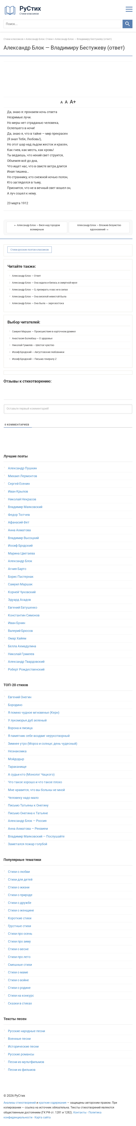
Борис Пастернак (20, 576)
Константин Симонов (23, 615)
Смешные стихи (20, 964)
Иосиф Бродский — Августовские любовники (38, 352)
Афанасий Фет (18, 522)
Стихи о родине (19, 988)
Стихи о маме (18, 972)
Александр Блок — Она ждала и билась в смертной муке (44, 282)
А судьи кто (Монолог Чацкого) (31, 774)
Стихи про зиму (19, 941)
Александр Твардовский (26, 661)
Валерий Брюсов (20, 631)
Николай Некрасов (22, 499)
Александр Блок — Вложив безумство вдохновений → (99, 227)
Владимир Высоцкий (23, 538)
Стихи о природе (20, 895)
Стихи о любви (19, 872)
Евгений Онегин (19, 697)
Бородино (15, 705)
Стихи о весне (18, 949)
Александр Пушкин (22, 468)
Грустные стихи (19, 926)
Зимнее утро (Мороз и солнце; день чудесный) (42, 743)
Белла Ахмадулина (22, 646)
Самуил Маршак (20, 584)
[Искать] (127, 24)
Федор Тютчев (19, 515)
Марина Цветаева (21, 553)
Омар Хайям (17, 638)
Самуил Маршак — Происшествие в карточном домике (44, 331)
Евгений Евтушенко (22, 607)
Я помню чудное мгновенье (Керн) (33, 712)
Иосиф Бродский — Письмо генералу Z (34, 359)
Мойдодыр (16, 759)
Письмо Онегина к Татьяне (28, 813)
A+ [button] (73, 102)
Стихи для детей (20, 879)
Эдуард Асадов (19, 600)
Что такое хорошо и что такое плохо (35, 782)
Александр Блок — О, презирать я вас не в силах (40, 289)
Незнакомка (17, 751)
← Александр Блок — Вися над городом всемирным (37, 227)
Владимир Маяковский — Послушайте (36, 836)
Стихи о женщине (21, 910)
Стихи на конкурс (21, 995)
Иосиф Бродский (20, 545)
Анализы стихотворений (20, 1102)
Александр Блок (20, 561)
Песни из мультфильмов (26, 1062)
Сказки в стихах (20, 1003)
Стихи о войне (18, 980)
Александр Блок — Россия (27, 821)
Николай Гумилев (21, 654)
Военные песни (19, 1038)
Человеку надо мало (23, 798)
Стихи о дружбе (19, 903)
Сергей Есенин (19, 483)
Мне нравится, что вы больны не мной (36, 790)
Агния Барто (17, 569)
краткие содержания (52, 1102)
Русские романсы (21, 1054)
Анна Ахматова (19, 530)
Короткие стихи (19, 918)
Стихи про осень (20, 933)
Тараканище (17, 766)
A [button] (61, 102)
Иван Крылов (18, 491)
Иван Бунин (16, 623)
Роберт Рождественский (26, 669)
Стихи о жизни (18, 887)
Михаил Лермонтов (22, 476)
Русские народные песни (26, 1031)
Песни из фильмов (21, 1070)
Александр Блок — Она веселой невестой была (39, 296)
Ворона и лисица (20, 728)
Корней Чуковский (22, 592)
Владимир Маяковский (25, 507)
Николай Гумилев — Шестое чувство (33, 345)
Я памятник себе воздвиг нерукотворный (39, 736)
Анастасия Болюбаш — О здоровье (32, 338)
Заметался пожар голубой (27, 844)
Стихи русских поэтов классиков (29, 249)
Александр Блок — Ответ (26, 275)
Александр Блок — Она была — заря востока (38, 303)
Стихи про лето (19, 957)
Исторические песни (23, 1046)
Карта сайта (43, 1117)
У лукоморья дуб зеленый (27, 720)
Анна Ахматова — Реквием (28, 828)
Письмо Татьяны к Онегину (28, 805)
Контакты (79, 1112)
